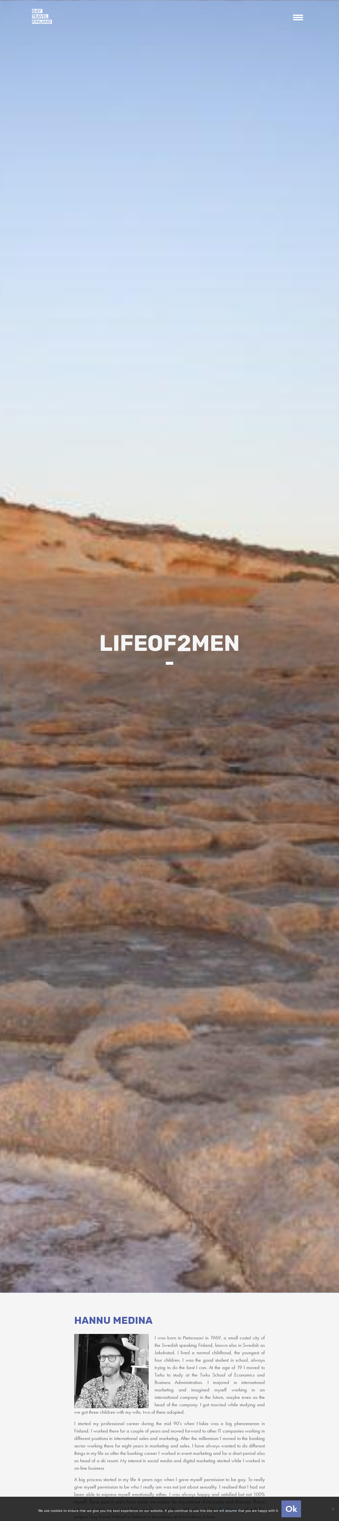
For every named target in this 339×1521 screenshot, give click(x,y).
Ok (291, 1509)
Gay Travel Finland (42, 16)
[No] (332, 1508)
